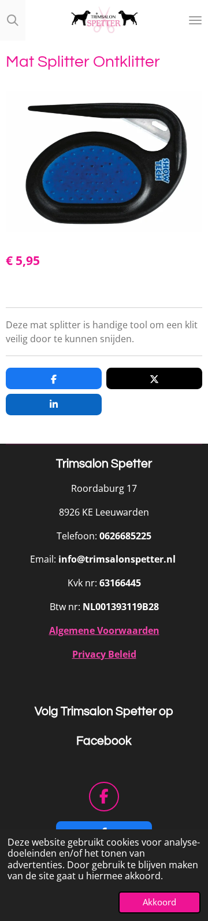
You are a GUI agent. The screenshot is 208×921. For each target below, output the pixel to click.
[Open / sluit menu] (195, 20)
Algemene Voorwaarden (104, 630)
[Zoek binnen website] (12, 20)
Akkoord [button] (159, 902)
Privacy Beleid (104, 654)
